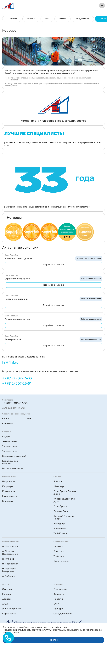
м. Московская (10, 546)
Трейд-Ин (59, 556)
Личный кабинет (11, 608)
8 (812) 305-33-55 (85, 5)
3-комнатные (9, 451)
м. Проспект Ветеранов (9, 570)
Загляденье (60, 528)
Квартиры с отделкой (14, 456)
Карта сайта (9, 613)
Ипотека (58, 546)
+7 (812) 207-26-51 (16, 384)
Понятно (53, 640)
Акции (5, 603)
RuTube (5, 418)
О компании (60, 589)
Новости (58, 598)
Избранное (8, 481)
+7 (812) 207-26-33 (17, 378)
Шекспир (59, 486)
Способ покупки (61, 541)
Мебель (6, 594)
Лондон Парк (61, 511)
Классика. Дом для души (64, 500)
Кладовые (8, 501)
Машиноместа (10, 496)
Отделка (7, 589)
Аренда (6, 598)
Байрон (58, 481)
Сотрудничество (63, 613)
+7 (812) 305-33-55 (15, 403)
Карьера (58, 608)
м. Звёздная (8, 576)
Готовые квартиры (12, 468)
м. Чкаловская (10, 563)
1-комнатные (9, 441)
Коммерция (8, 491)
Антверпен (59, 523)
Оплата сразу (61, 561)
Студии (6, 436)
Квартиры (7, 486)
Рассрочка (59, 551)
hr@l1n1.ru (10, 362)
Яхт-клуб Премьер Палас (64, 517)
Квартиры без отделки (10, 462)
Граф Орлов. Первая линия (65, 492)
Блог (56, 603)
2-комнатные (9, 446)
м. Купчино (8, 558)
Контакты (59, 594)
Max (29, 418)
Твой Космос (60, 533)
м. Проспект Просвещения (10, 552)
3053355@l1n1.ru (13, 407)
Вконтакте (7, 423)
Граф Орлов (60, 506)
